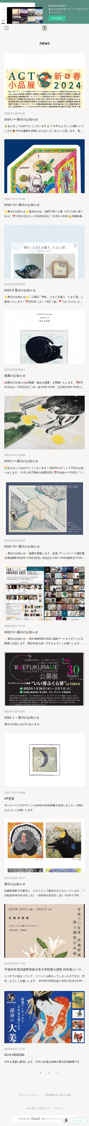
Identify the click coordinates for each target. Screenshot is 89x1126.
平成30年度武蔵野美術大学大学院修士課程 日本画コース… (44, 969)
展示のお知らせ (14, 884)
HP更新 (9, 798)
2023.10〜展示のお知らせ (22, 204)
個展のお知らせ (14, 375)
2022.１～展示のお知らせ (21, 717)
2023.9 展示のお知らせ (20, 290)
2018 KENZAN (14, 1054)
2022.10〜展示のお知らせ (22, 546)
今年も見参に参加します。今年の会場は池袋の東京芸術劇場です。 (43, 1061)
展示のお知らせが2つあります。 (23, 724)
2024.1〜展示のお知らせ (21, 119)
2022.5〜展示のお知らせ (21, 632)
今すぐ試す (57, 18)
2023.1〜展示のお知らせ (21, 461)
